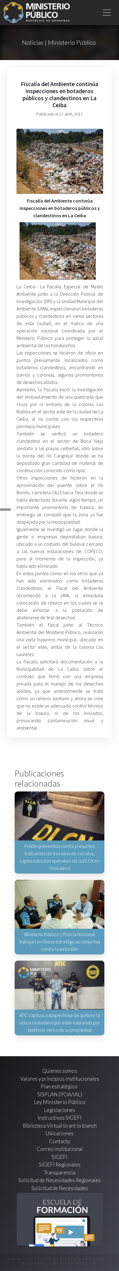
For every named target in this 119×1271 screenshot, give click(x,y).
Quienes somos (59, 1071)
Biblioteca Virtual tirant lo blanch (60, 1125)
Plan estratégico (59, 1086)
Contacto (59, 1141)
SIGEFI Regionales (60, 1164)
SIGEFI (59, 1157)
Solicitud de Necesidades (59, 1188)
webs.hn (86, 1263)
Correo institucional (60, 1149)
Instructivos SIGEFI (59, 1117)
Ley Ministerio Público (59, 1102)
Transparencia (59, 1172)
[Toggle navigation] (107, 13)
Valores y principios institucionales (59, 1079)
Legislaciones (59, 1110)
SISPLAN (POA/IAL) (59, 1094)
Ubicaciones (59, 1133)
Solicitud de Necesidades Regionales (59, 1180)
